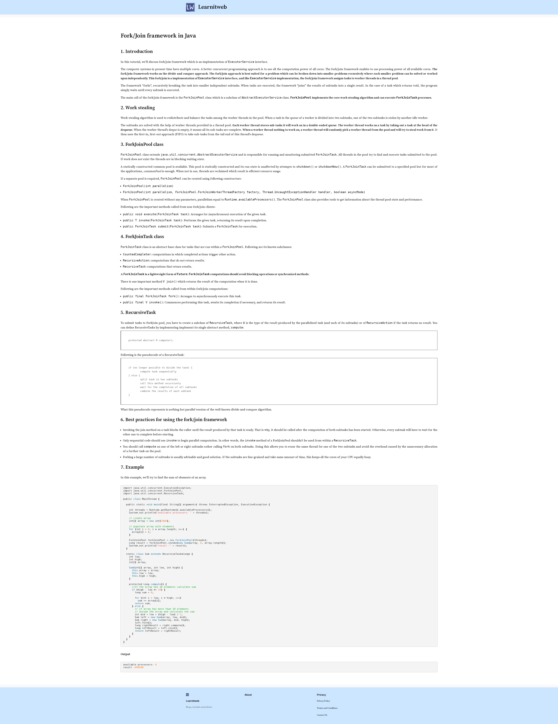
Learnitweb (192, 700)
